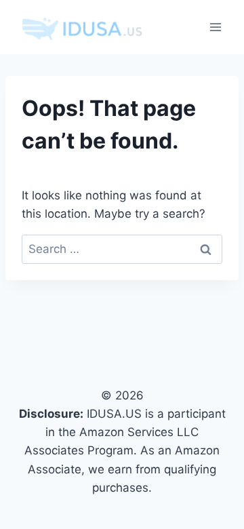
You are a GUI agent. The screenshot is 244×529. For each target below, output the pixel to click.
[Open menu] (215, 26)
